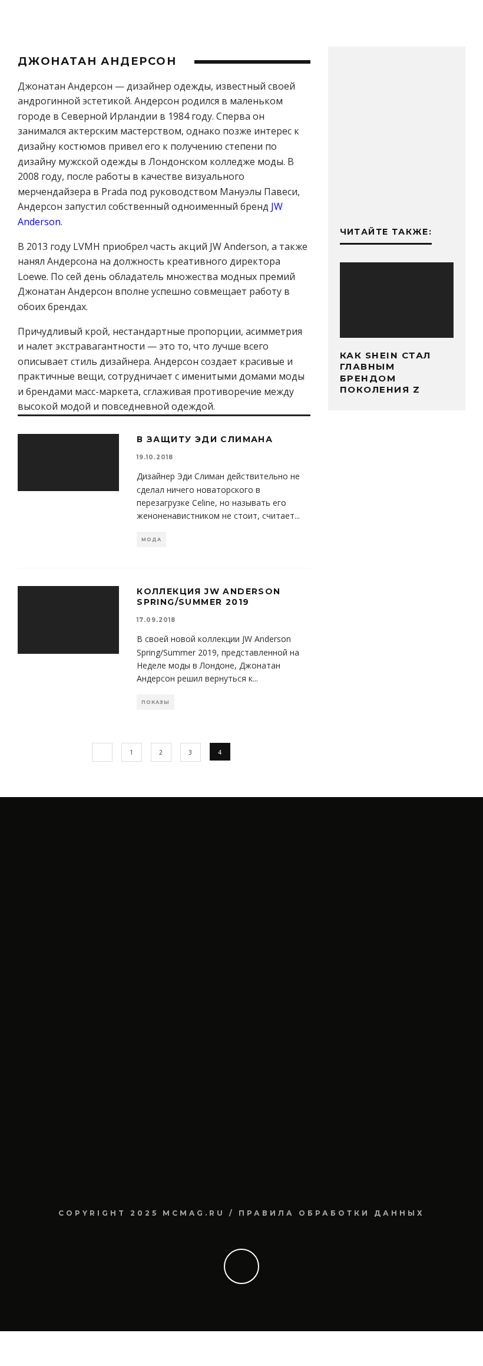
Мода (151, 539)
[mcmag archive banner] (397, 190)
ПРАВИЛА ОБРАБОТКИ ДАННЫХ (332, 1213)
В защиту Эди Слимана (205, 439)
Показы (155, 702)
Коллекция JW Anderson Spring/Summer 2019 (208, 596)
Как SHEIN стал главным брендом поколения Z (385, 373)
